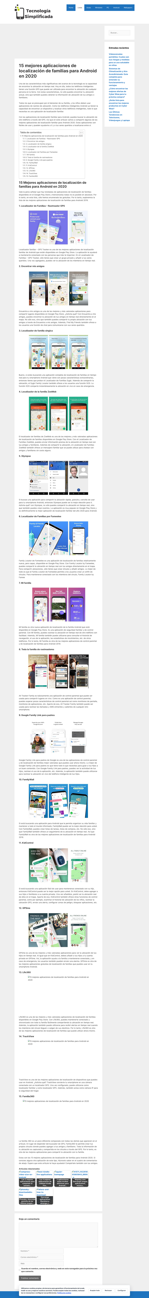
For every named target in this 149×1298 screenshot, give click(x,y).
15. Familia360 (32, 176)
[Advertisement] (58, 41)
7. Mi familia (30, 155)
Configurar (122, 1290)
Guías (88, 8)
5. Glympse (30, 149)
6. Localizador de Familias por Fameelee (41, 152)
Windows (98, 8)
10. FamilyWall (32, 163)
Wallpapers (128, 8)
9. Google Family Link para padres (39, 160)
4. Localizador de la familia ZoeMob (40, 147)
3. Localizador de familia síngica (38, 144)
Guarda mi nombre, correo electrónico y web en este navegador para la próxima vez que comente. (59, 1269)
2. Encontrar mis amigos (35, 141)
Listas (80, 8)
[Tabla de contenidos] (81, 132)
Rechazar (108, 1290)
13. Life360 (30, 171)
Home (71, 8)
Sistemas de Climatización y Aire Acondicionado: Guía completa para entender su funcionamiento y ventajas (118, 77)
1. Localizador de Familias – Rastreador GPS (42, 139)
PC (108, 8)
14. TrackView (31, 173)
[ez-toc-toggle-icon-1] (80, 133)
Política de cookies (64, 1293)
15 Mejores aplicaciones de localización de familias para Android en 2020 (52, 136)
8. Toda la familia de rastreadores (39, 157)
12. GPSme (30, 168)
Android (116, 8)
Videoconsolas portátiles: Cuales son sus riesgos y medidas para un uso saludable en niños (119, 59)
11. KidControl (31, 165)
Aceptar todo (95, 1290)
